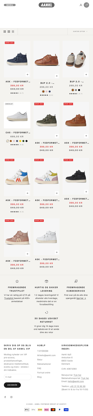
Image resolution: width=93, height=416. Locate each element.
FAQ (39, 368)
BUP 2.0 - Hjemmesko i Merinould (75, 81)
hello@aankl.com (76, 381)
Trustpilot (9, 298)
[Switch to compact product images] (13, 31)
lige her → (81, 298)
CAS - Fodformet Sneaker (17, 132)
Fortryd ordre (43, 372)
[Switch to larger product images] (5, 31)
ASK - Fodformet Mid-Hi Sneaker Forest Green (46, 143)
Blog (39, 377)
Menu (9, 5)
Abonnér (12, 385)
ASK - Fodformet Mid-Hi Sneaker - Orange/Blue (17, 200)
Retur (39, 359)
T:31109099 (42, 351)
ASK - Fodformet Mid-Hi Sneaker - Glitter (17, 261)
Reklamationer (44, 364)
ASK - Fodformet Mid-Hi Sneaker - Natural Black (75, 199)
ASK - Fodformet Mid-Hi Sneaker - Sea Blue (17, 81)
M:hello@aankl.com (46, 355)
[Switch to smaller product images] (9, 31)
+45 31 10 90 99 (77, 386)
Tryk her (77, 375)
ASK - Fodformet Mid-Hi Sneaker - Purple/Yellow (46, 200)
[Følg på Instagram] (11, 397)
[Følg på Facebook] (5, 397)
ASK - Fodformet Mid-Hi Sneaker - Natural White (46, 259)
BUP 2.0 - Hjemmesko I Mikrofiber (46, 83)
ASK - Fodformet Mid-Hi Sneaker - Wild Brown (75, 143)
